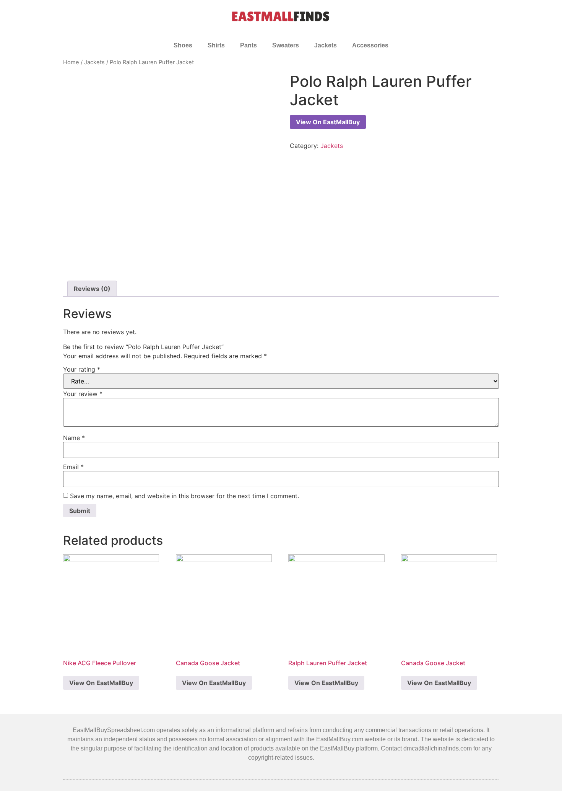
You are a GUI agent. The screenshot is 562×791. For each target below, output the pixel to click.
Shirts (216, 45)
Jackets (325, 45)
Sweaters (285, 45)
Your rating (81, 369)
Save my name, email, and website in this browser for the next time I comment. (184, 496)
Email (73, 467)
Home (71, 62)
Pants (248, 45)
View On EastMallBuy (328, 122)
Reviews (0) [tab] (92, 288)
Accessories (370, 45)
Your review (82, 394)
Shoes (183, 45)
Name (74, 438)
